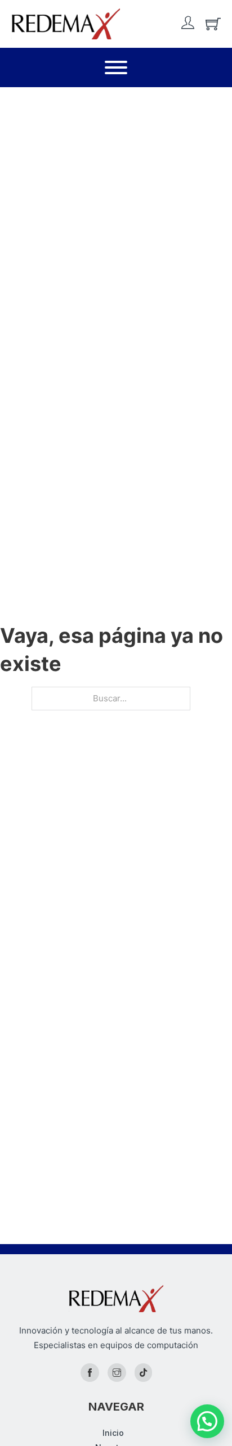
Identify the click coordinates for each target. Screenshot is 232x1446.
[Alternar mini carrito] (213, 23)
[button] (207, 1421)
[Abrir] (116, 67)
